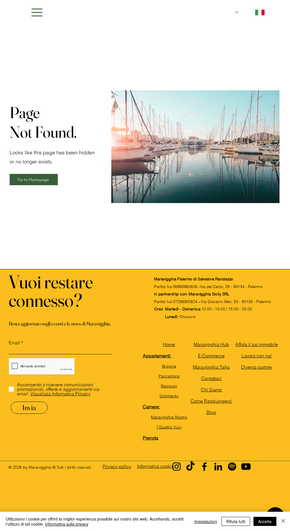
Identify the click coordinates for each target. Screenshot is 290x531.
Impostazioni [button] (205, 521)
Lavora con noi (257, 356)
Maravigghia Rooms (169, 417)
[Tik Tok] (190, 466)
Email (14, 342)
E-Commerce (211, 356)
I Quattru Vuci (169, 427)
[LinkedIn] (218, 466)
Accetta (265, 521)
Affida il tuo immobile (256, 344)
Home (169, 344)
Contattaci (211, 378)
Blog (211, 412)
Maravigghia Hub (211, 344)
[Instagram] (176, 466)
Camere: (151, 407)
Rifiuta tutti (235, 521)
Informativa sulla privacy (66, 524)
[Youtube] (245, 466)
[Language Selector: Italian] (250, 12)
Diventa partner (256, 367)
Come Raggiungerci (211, 401)
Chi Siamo (211, 390)
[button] (36, 12)
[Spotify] (232, 466)
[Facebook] (204, 466)
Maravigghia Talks (211, 367)
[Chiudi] (283, 521)
